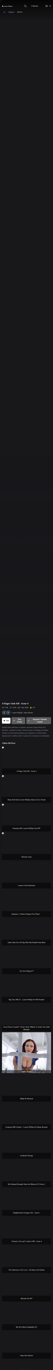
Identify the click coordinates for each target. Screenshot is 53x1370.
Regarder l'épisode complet (40, 720)
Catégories (11, 12)
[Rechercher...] (25, 6)
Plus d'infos (19, 720)
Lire (7, 721)
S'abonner (34, 6)
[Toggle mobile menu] (48, 6)
